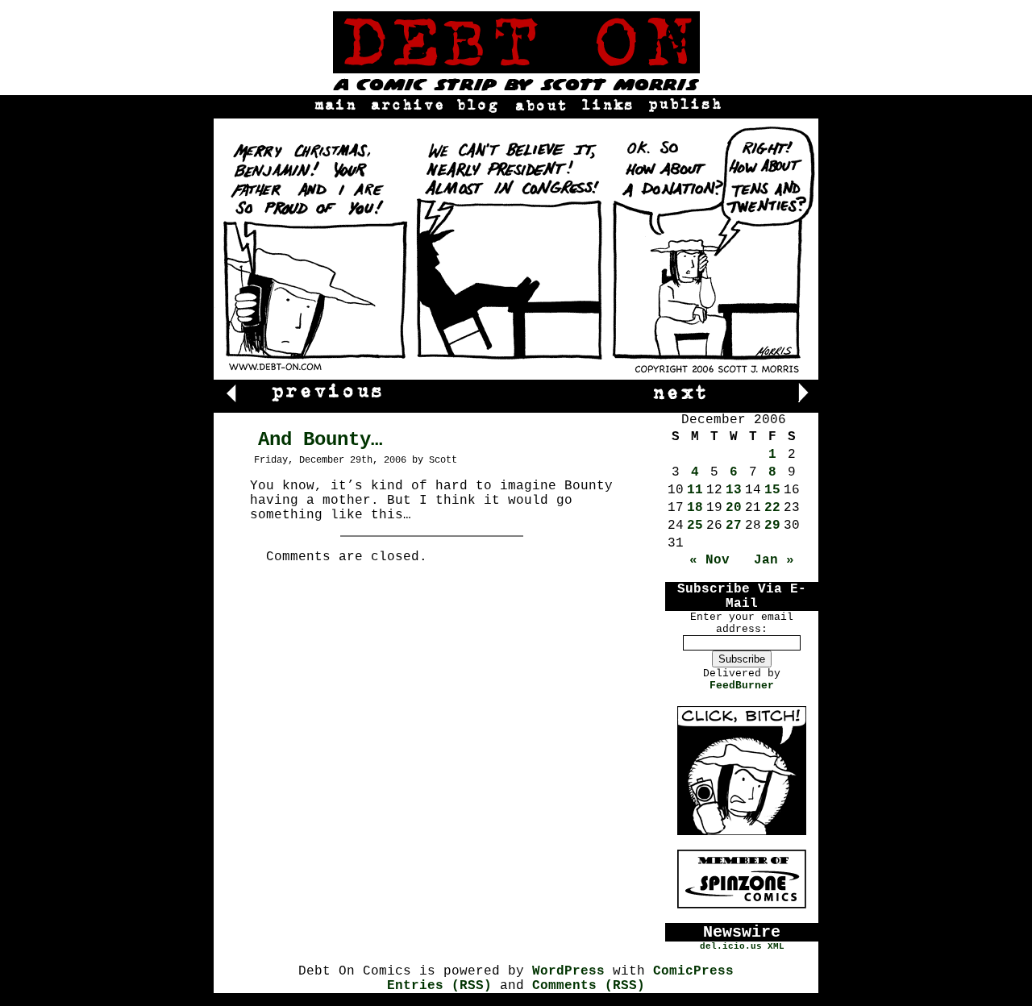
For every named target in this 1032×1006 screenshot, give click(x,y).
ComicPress (693, 971)
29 (772, 525)
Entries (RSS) (439, 986)
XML (776, 946)
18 (695, 508)
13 (734, 490)
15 (772, 490)
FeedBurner (742, 686)
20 (734, 508)
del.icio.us (731, 946)
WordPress (568, 971)
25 (695, 525)
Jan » (774, 560)
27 (734, 525)
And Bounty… (320, 440)
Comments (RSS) (588, 986)
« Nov (709, 560)
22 (772, 508)
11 (695, 490)
